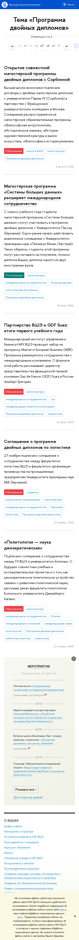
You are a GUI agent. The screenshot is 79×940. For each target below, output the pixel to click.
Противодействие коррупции (21, 868)
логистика (12, 514)
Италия (55, 616)
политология (13, 631)
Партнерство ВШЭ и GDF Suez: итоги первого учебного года (36, 328)
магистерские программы (22, 290)
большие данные (61, 282)
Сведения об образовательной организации (30, 883)
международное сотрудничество (26, 282)
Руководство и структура (18, 831)
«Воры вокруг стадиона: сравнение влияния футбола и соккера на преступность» (38, 771)
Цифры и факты (13, 826)
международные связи (58, 623)
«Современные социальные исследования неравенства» (38, 687)
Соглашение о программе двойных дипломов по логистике (37, 444)
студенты (32, 492)
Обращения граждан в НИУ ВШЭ (23, 858)
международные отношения (23, 623)
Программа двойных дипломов (25, 158)
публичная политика (18, 638)
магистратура (56, 151)
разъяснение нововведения (23, 499)
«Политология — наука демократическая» (27, 545)
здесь (63, 909)
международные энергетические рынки (30, 406)
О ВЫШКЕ (11, 820)
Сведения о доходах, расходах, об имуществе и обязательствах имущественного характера (32, 876)
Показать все (24, 789)
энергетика (55, 414)
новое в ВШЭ (35, 151)
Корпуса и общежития (17, 847)
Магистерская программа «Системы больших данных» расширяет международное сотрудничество (33, 194)
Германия (57, 507)
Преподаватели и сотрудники (21, 842)
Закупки (8, 852)
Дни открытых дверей (28, 797)
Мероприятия (39, 666)
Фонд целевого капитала (19, 863)
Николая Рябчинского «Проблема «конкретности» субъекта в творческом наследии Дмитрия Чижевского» (37, 717)
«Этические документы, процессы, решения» (34, 741)
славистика (42, 638)
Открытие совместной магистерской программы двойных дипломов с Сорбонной (37, 73)
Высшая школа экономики (25, 4)
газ (53, 399)
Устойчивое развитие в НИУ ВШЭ (24, 836)
